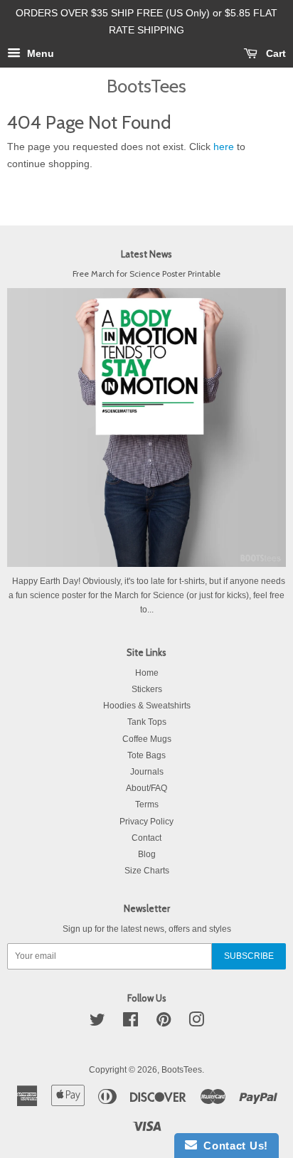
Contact (146, 838)
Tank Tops (146, 722)
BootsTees (146, 86)
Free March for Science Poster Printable (146, 274)
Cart (274, 53)
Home (147, 673)
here (223, 146)
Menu (39, 53)
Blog (147, 854)
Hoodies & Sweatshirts (147, 706)
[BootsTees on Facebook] (130, 1023)
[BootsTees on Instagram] (196, 1023)
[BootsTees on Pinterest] (163, 1023)
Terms (147, 804)
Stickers (147, 689)
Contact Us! (232, 1146)
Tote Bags (146, 755)
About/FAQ (146, 788)
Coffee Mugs (146, 739)
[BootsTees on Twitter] (97, 1023)
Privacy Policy (146, 822)
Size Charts (146, 871)
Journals (147, 772)
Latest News (146, 254)
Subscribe (249, 956)
